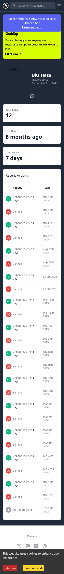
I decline (10, 568)
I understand (33, 568)
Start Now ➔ (13, 54)
